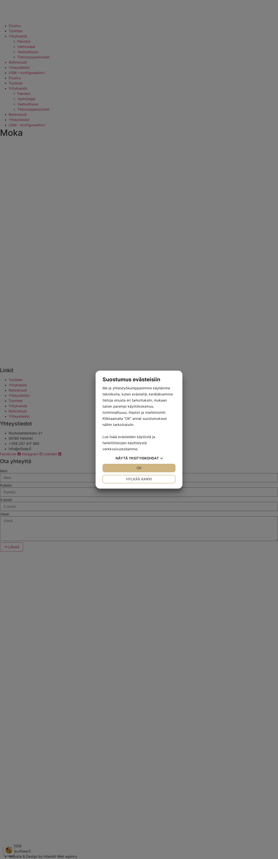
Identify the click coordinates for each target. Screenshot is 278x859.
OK (139, 468)
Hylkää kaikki (139, 479)
